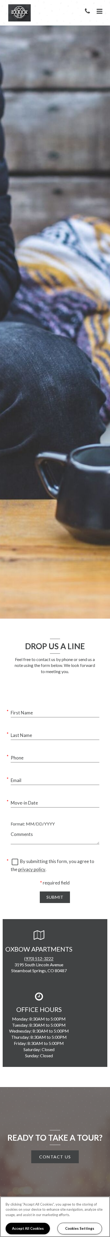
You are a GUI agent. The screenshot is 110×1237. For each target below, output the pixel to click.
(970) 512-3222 (38, 958)
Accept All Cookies (28, 1228)
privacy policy (31, 869)
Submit (54, 897)
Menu (98, 11)
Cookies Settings (79, 1228)
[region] (55, 1216)
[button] (88, 11)
